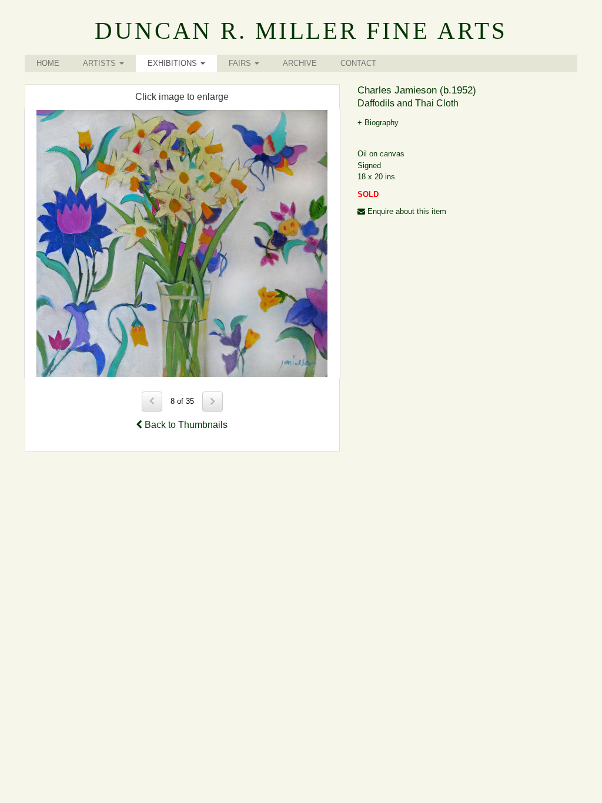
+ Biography (378, 122)
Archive (300, 63)
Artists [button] (100, 63)
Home (47, 63)
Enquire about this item (405, 211)
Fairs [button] (241, 63)
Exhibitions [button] (173, 63)
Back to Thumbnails (185, 425)
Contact (358, 63)
